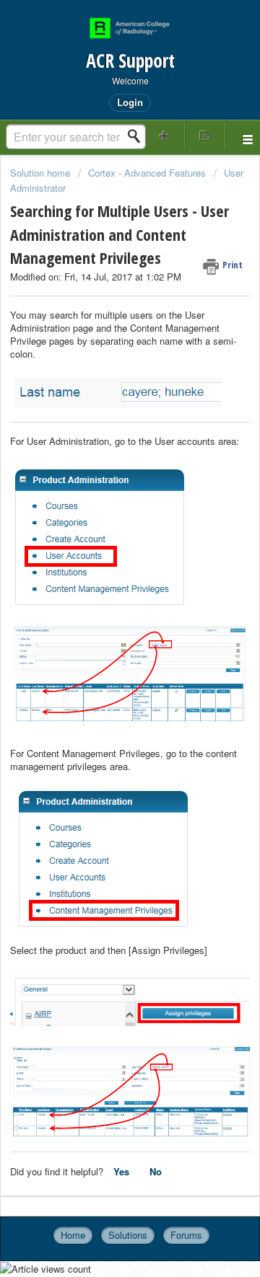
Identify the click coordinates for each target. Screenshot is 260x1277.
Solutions (127, 1235)
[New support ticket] (164, 135)
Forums (186, 1235)
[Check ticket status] (205, 135)
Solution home (41, 173)
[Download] (103, 638)
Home (73, 1235)
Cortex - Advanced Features (147, 173)
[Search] (138, 136)
